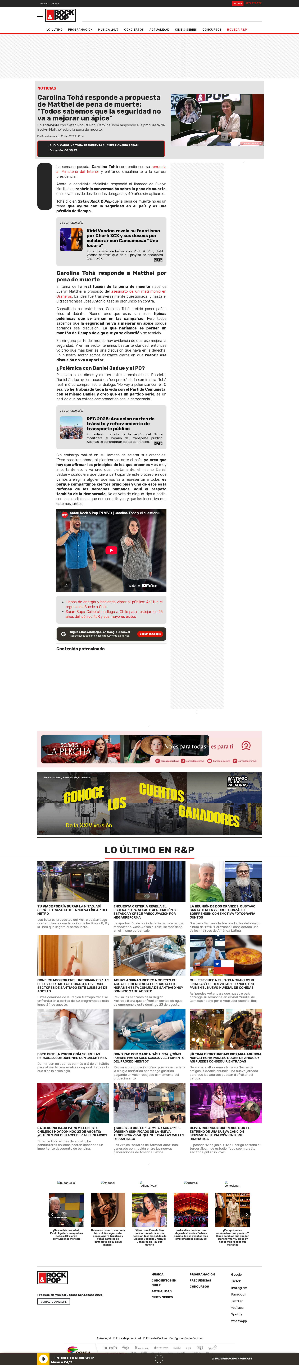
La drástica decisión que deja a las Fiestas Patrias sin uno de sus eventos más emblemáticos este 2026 (191, 1234)
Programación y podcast (234, 1358)
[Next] (175, 1359)
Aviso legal (104, 1338)
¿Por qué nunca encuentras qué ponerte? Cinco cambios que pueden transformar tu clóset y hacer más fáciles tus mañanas (232, 1237)
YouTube (237, 1308)
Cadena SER (177, 1348)
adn (199, 1348)
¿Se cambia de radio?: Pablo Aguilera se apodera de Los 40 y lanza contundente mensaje (66, 1234)
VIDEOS (56, 3)
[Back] (142, 1359)
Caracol (212, 1348)
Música (158, 1274)
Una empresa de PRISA (79, 1351)
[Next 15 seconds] (167, 1359)
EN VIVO (44, 3)
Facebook (238, 1294)
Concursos (212, 29)
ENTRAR (238, 3)
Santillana (142, 1348)
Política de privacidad (127, 1338)
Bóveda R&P (237, 29)
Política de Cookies (155, 1338)
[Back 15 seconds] (151, 1359)
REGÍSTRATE (254, 3)
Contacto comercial (53, 1301)
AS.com (188, 1348)
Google (236, 1275)
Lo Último (55, 29)
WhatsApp (238, 1321)
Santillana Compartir (161, 1348)
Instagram (238, 1288)
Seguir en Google (150, 633)
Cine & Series (186, 29)
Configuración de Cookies (185, 1338)
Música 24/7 (108, 29)
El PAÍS (110, 1348)
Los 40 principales (126, 1348)
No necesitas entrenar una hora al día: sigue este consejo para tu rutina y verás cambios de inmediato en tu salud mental (108, 1237)
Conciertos (134, 29)
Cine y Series (162, 1297)
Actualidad (160, 29)
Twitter (236, 1301)
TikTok (235, 1281)
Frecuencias (200, 1280)
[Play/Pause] (159, 1359)
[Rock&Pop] (60, 15)
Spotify (236, 1314)
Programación (80, 29)
